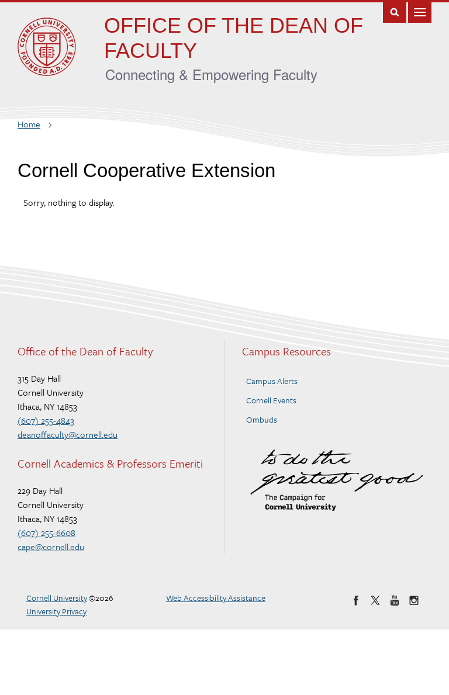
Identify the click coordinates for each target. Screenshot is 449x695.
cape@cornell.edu (51, 546)
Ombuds (261, 419)
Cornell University (56, 598)
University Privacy (56, 611)
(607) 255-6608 (46, 532)
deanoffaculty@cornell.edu (68, 434)
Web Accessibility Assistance (215, 598)
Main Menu (419, 11)
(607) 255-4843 (46, 420)
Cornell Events (271, 400)
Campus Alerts (272, 381)
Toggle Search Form (394, 11)
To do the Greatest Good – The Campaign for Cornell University (336, 480)
